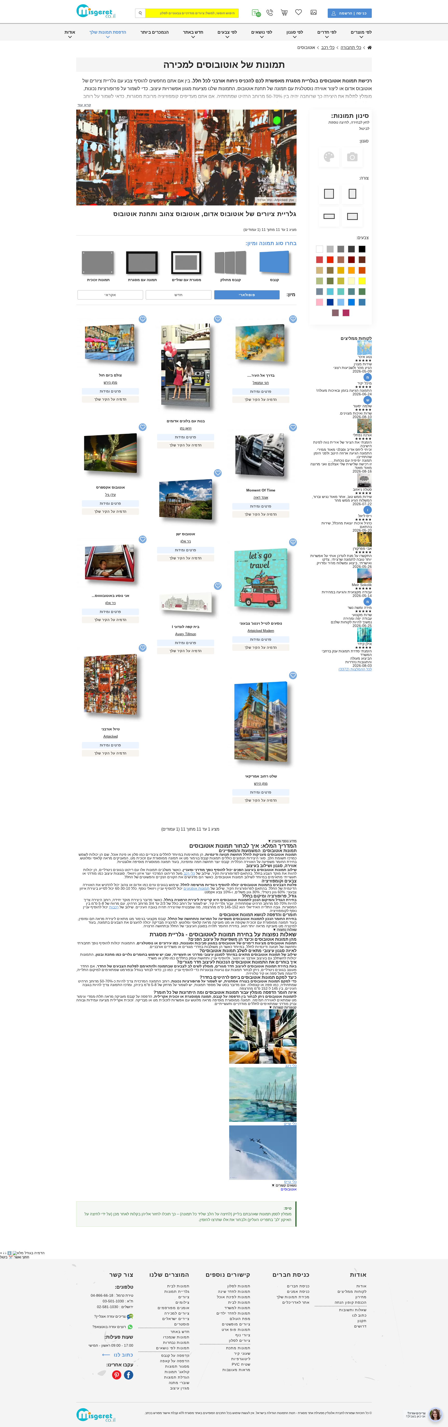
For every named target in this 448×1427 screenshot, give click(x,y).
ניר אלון (185, 541)
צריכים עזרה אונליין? (110, 1316)
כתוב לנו (359, 1315)
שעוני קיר (242, 1353)
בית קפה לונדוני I (185, 627)
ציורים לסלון (239, 1340)
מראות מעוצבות (236, 1370)
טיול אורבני (264, 200)
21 (293, 319)
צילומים (182, 1302)
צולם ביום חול (110, 375)
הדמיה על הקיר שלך (261, 400)
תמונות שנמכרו (176, 1337)
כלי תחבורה (351, 48)
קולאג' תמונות (177, 1372)
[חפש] (140, 13)
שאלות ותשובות (353, 1310)
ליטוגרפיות (240, 1359)
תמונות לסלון (238, 1286)
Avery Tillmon (185, 634)
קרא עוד (84, 105)
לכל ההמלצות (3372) (355, 669)
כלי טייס (290, 1182)
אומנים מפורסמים (174, 1308)
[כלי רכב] (263, 1011)
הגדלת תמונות (177, 1377)
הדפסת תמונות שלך (107, 32)
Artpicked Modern (261, 631)
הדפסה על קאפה (175, 1361)
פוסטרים (181, 1324)
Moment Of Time (260, 490)
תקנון (362, 1321)
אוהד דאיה (261, 498)
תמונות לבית (239, 1302)
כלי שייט (290, 1124)
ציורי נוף (242, 1335)
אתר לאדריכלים (296, 1302)
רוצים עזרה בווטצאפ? (109, 1327)
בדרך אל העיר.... (261, 375)
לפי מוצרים (361, 32)
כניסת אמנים (298, 1291)
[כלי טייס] (263, 1127)
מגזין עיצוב (180, 1388)
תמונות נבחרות (176, 1342)
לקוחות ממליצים (352, 1291)
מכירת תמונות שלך (293, 1297)
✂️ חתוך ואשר (19, 1257)
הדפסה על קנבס (175, 1355)
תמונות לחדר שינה (234, 1291)
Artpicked (281, 200)
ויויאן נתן (185, 428)
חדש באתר (193, 32)
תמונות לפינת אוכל (233, 1297)
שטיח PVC (241, 1364)
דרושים (360, 1326)
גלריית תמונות (177, 1291)
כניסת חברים (298, 1286)
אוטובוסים (289, 1189)
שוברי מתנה (179, 1383)
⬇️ (9, 1253)
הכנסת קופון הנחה (351, 1302)
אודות (70, 32)
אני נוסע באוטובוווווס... (110, 595)
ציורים (183, 1297)
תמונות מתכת (238, 1348)
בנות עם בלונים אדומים (186, 421)
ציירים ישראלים (176, 1319)
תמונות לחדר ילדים (233, 1313)
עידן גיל (110, 495)
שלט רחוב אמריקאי (261, 776)
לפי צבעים (227, 32)
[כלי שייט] (263, 1069)
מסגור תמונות (177, 1366)
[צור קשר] (270, 12)
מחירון (361, 1297)
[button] (255, 12)
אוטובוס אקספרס (110, 487)
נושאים (369, 48)
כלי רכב (327, 48)
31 (293, 542)
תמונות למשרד (237, 1308)
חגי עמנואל (261, 383)
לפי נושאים (261, 32)
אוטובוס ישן (185, 534)
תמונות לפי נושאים (172, 1348)
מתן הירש (110, 382)
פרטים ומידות (261, 392)
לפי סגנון (294, 32)
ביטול (4, 1257)
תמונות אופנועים (196, 888)
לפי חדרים (327, 32)
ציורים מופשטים (236, 1324)
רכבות (113, 907)
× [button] (1, 1253)
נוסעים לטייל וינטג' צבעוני (261, 623)
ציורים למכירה (177, 1313)
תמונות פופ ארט (236, 1330)
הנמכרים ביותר (155, 32)
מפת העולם (240, 1319)
